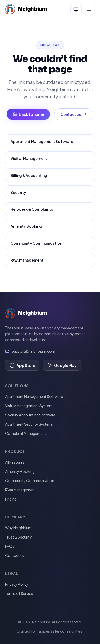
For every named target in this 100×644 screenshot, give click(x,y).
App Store (26, 365)
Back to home (31, 114)
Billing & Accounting (29, 175)
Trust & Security (18, 537)
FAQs (9, 546)
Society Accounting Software (30, 414)
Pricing (11, 499)
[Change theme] (76, 9)
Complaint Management (25, 433)
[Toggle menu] (89, 9)
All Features (14, 462)
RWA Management (27, 260)
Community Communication (36, 243)
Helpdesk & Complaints (32, 209)
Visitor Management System (29, 405)
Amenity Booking (26, 226)
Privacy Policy (16, 584)
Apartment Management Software (42, 141)
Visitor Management (29, 158)
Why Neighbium (18, 527)
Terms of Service (19, 593)
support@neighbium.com (33, 351)
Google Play (65, 365)
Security (18, 192)
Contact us (71, 114)
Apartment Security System (28, 424)
